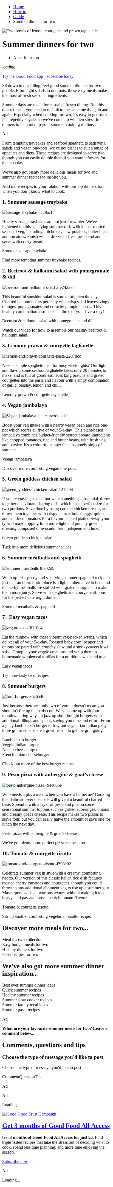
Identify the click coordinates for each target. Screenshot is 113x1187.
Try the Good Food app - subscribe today (38, 76)
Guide (18, 16)
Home (18, 6)
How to (19, 11)
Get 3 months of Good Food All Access (56, 1125)
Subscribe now (15, 1161)
